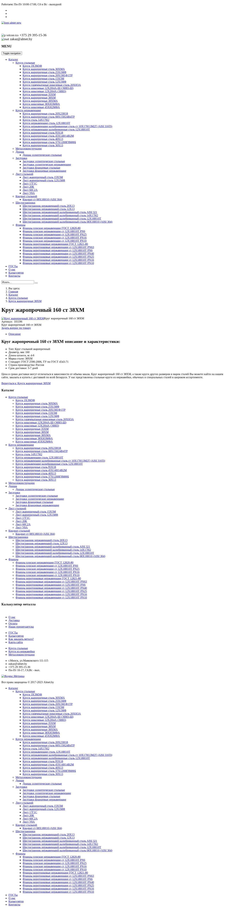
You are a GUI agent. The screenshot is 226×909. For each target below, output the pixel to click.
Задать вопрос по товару (16, 327)
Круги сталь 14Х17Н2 (36, 119)
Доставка (14, 620)
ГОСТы (13, 266)
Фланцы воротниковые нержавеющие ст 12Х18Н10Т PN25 (58, 256)
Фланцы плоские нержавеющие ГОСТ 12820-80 (52, 228)
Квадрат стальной (26, 196)
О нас (11, 269)
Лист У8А (29, 193)
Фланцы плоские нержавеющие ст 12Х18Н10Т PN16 (55, 237)
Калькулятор (16, 272)
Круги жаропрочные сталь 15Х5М (43, 78)
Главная (13, 291)
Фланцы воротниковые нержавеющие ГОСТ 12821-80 (55, 243)
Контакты (14, 275)
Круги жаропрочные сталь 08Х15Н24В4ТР (49, 116)
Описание (14, 333)
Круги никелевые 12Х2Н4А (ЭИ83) (44, 91)
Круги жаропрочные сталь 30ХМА (44, 69)
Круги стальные (25, 62)
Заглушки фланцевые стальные (41, 167)
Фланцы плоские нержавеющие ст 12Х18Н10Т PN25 (55, 234)
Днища (20, 151)
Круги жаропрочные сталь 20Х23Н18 (45, 113)
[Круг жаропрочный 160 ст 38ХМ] (22, 318)
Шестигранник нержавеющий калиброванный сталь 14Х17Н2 (60, 215)
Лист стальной (24, 174)
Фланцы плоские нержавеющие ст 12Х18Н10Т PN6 (54, 231)
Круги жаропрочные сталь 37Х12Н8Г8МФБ (49, 142)
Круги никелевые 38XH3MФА (41, 104)
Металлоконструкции (29, 148)
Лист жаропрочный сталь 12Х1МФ (44, 180)
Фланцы (20, 224)
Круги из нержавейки (21, 651)
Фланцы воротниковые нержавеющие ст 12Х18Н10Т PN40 (58, 253)
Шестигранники (25, 202)
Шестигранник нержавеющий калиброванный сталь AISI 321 (60, 212)
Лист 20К (28, 186)
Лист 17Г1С (30, 183)
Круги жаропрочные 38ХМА (40, 100)
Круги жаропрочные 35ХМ (39, 94)
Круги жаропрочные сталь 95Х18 (43, 132)
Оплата (12, 623)
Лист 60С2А (30, 189)
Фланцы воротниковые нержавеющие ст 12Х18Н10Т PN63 (58, 247)
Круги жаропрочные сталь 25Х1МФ (44, 72)
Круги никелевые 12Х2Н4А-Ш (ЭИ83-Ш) (48, 88)
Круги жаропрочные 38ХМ (39, 97)
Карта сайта (15, 642)
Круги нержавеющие (28, 110)
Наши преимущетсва (21, 626)
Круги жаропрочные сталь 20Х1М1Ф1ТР (48, 75)
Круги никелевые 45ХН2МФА (41, 107)
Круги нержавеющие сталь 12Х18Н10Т (46, 123)
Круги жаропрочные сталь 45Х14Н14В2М (48, 135)
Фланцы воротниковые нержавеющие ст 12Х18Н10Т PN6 (58, 250)
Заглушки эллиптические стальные (44, 161)
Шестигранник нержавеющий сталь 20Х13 (49, 205)
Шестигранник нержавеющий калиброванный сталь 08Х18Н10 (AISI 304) (67, 221)
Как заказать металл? (21, 639)
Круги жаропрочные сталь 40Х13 (43, 139)
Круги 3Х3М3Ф (32, 65)
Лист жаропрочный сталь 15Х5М (43, 177)
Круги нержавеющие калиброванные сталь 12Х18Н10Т (56, 129)
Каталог (13, 59)
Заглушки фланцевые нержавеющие (44, 170)
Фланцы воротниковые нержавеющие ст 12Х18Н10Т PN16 (58, 259)
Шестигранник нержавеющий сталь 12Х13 (49, 209)
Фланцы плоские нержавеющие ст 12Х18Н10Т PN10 (55, 240)
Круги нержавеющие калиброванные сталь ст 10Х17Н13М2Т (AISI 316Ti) (67, 126)
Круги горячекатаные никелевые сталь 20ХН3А (52, 84)
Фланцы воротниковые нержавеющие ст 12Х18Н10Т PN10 (58, 263)
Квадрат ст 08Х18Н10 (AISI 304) (42, 199)
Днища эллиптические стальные (42, 154)
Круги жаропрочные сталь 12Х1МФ (44, 81)
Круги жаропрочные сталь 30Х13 (43, 145)
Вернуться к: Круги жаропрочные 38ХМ (25, 383)
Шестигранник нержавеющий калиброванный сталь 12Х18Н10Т (62, 218)
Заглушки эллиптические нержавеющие (47, 164)
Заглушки (21, 158)
